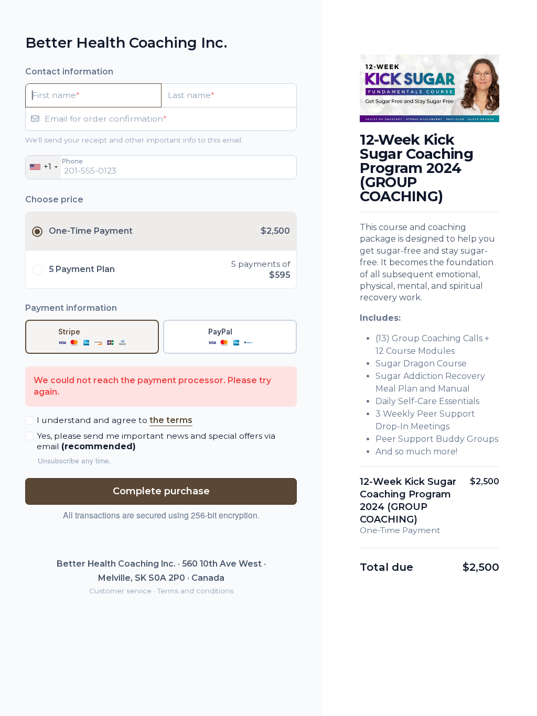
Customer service (120, 591)
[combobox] (43, 167)
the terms (170, 420)
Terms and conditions (195, 591)
